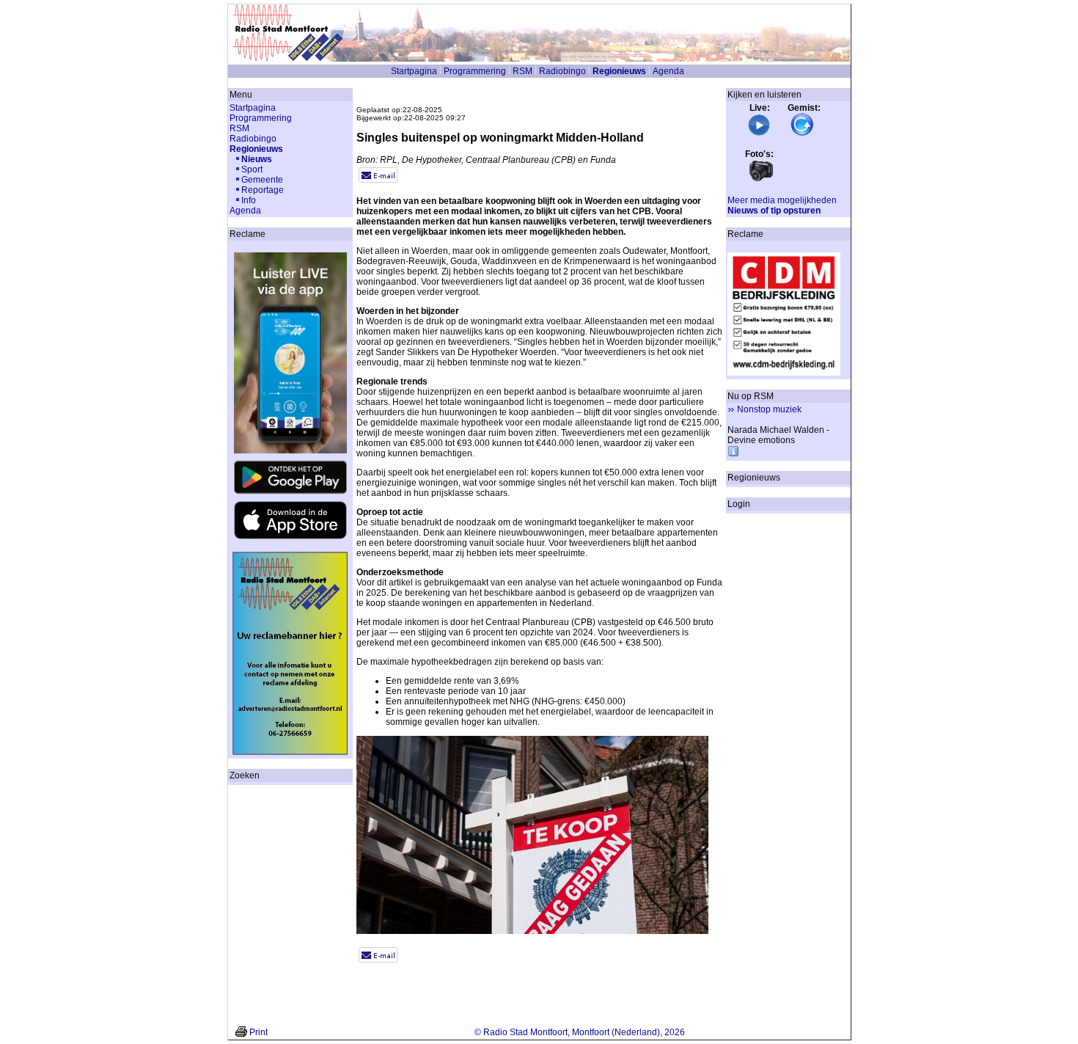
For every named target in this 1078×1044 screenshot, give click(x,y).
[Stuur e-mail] (378, 180)
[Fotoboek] (761, 180)
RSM (522, 71)
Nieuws (256, 159)
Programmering (475, 71)
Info (248, 200)
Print (258, 1032)
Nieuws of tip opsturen (774, 210)
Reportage (262, 190)
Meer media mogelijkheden (782, 200)
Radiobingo (562, 71)
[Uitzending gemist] (802, 133)
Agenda (668, 71)
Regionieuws (619, 71)
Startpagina (414, 71)
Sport (252, 169)
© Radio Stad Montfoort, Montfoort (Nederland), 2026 (579, 1032)
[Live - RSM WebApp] (759, 133)
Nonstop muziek (769, 409)
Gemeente (262, 180)
